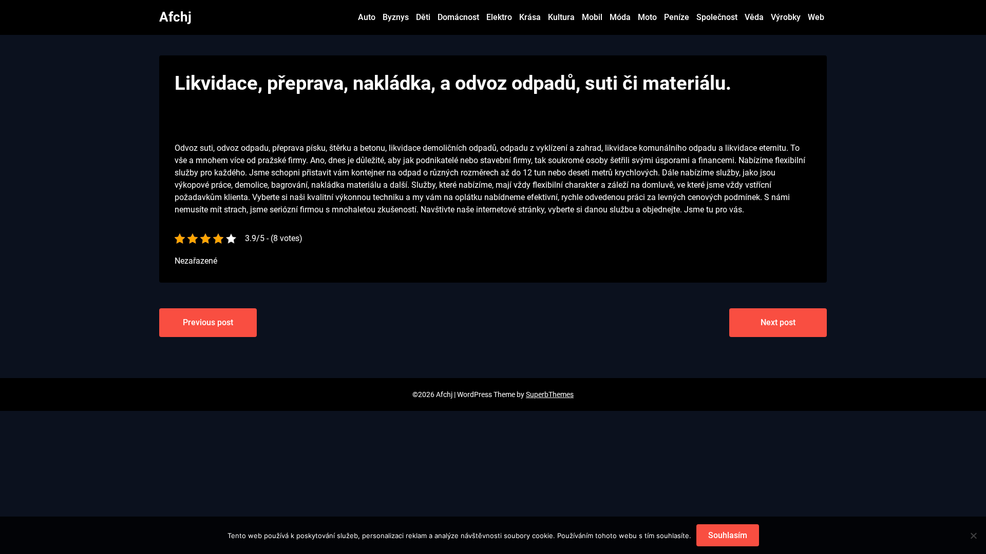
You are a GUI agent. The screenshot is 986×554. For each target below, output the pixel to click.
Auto (366, 17)
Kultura (561, 17)
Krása (530, 17)
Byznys (396, 17)
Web (816, 17)
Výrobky (786, 17)
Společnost (716, 17)
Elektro (499, 17)
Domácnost (458, 17)
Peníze (676, 17)
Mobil (592, 17)
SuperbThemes (550, 394)
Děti (423, 17)
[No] (973, 535)
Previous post (208, 322)
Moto (647, 17)
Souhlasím (727, 535)
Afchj (175, 17)
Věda (754, 17)
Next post (778, 322)
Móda (620, 17)
